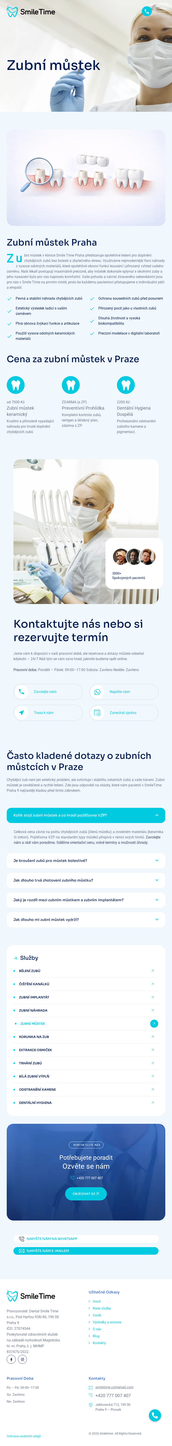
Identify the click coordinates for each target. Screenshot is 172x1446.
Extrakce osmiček (35, 1050)
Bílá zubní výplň (34, 1076)
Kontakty (99, 1343)
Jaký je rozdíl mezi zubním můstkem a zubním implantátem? (68, 900)
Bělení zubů (29, 971)
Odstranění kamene (37, 1090)
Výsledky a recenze (107, 1322)
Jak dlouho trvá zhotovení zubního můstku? (53, 880)
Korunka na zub (34, 1037)
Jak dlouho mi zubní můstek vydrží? (46, 919)
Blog (96, 1336)
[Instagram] (22, 1359)
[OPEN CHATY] (155, 1415)
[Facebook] (11, 1359)
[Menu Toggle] (160, 11)
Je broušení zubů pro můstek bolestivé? (50, 860)
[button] (86, 815)
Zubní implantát (34, 997)
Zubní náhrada (33, 1010)
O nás (97, 1329)
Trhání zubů (30, 1063)
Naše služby (102, 1308)
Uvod (96, 1301)
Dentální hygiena (35, 1103)
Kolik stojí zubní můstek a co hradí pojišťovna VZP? (60, 815)
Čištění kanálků (34, 984)
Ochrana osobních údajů (24, 1436)
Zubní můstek (32, 1024)
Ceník (97, 1315)
